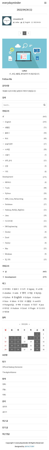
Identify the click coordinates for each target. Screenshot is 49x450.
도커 (23, 289)
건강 (25, 166)
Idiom (14, 301)
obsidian (7, 293)
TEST (35, 305)
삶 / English (26, 22)
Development (24, 177)
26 (18, 349)
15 (37, 342)
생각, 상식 (25, 160)
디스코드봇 (25, 221)
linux (6, 301)
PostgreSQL (9, 305)
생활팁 (25, 127)
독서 (25, 138)
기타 (25, 171)
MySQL (39, 293)
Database (25, 204)
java (42, 305)
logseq (31, 289)
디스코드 (42, 308)
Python (25, 193)
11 (12, 342)
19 (18, 345)
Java (25, 215)
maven (27, 305)
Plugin (32, 308)
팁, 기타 (25, 259)
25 (12, 349)
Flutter (25, 243)
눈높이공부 (25, 144)
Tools (25, 188)
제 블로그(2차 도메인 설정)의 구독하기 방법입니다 (19, 91)
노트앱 (25, 149)
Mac (25, 248)
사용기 (25, 155)
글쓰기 (5, 412)
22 (37, 345)
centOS (38, 301)
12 (18, 342)
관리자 (5, 407)
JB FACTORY (29, 446)
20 (24, 345)
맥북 (19, 305)
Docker (25, 232)
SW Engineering (25, 226)
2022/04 (25, 324)
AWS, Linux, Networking (25, 199)
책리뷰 (6, 312)
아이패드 (7, 289)
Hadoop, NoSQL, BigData (25, 210)
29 (37, 349)
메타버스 (25, 182)
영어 (24, 293)
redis (16, 293)
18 (12, 345)
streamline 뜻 (18, 19)
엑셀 (30, 293)
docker (37, 298)
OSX (21, 301)
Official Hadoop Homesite (12, 367)
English (25, 122)
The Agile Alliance (9, 372)
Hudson (15, 308)
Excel (25, 237)
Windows (25, 254)
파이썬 (6, 308)
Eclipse (28, 298)
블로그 (25, 133)
